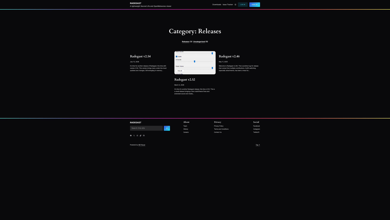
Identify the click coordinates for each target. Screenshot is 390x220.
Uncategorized (200, 42)
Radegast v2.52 (184, 79)
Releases (187, 42)
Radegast (135, 3)
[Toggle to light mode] (235, 4)
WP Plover (141, 145)
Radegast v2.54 (140, 56)
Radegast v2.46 (229, 56)
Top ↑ (258, 145)
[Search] (167, 128)
